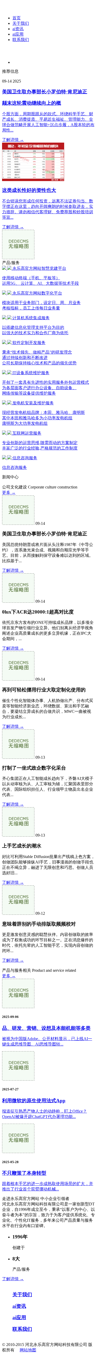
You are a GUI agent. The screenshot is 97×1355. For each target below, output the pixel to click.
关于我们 (20, 23)
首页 (16, 18)
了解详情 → (13, 139)
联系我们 (20, 39)
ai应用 (18, 34)
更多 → (9, 492)
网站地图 (28, 1350)
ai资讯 (18, 29)
